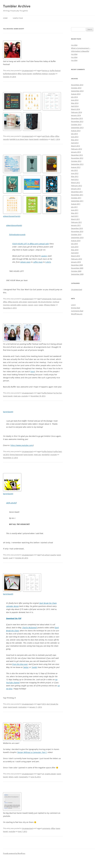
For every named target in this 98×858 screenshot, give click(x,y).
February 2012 (76, 185)
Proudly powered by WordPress (14, 853)
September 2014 (77, 91)
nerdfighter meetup (40, 73)
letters (11, 777)
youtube (51, 73)
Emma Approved (16, 454)
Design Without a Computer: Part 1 (32, 752)
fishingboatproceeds (17, 234)
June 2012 (74, 173)
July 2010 (74, 243)
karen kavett (27, 73)
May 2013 (74, 140)
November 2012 (77, 158)
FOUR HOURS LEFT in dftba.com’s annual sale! (30, 243)
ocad (10, 558)
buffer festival (55, 70)
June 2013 (74, 137)
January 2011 (76, 225)
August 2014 (75, 94)
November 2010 (77, 231)
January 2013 (76, 152)
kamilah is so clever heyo (19, 139)
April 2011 (74, 216)
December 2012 (77, 155)
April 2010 (74, 253)
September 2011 (77, 201)
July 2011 (74, 207)
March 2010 (75, 256)
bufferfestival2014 (10, 73)
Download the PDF (13, 618)
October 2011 (76, 198)
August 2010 (75, 240)
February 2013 (76, 149)
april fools (46, 136)
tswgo (41, 305)
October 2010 (76, 234)
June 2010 (74, 247)
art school (46, 555)
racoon (30, 305)
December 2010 (77, 228)
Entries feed (75, 308)
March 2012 (75, 182)
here (32, 371)
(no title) (74, 45)
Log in (73, 305)
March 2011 (75, 219)
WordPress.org (76, 314)
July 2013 (74, 133)
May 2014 (74, 103)
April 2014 (74, 106)
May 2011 (74, 213)
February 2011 (76, 222)
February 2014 (76, 112)
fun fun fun (57, 393)
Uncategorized (27, 70)
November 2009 (77, 268)
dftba (19, 73)
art (43, 774)
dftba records (13, 302)
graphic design (50, 774)
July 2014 (74, 97)
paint (16, 777)
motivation (22, 707)
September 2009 (77, 274)
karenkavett (8, 411)
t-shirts (48, 262)
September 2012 (77, 164)
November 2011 (77, 195)
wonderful (46, 454)
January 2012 (76, 188)
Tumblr (34, 667)
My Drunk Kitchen (45, 302)
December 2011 (77, 192)
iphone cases (25, 262)
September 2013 (77, 127)
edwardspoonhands (11, 216)
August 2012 (75, 167)
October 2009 (76, 271)
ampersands (47, 299)
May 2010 (74, 250)
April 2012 (74, 179)
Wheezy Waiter (49, 305)
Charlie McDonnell (29, 627)
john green (23, 302)
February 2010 (76, 259)
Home (5, 18)
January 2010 (76, 262)
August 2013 (75, 130)
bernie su (45, 70)
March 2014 (75, 109)
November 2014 (77, 85)
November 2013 (77, 121)
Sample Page (18, 18)
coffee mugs (38, 262)
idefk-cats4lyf (11, 503)
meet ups (17, 396)
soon (36, 305)
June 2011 (74, 210)
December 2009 (77, 265)
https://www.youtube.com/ (21, 445)
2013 (44, 704)
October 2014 (76, 88)
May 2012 (74, 176)
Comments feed (77, 311)
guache (53, 555)
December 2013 (77, 118)
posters (44, 256)
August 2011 (75, 204)
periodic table (15, 305)
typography (23, 777)
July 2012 (74, 170)
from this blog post (20, 664)
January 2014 (76, 115)
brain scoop (56, 299)
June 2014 (74, 100)
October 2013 (76, 124)
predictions (43, 139)
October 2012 (76, 161)
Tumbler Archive (16, 6)
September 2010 (77, 237)
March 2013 (75, 146)
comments (46, 828)
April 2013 (74, 143)
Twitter (26, 667)
